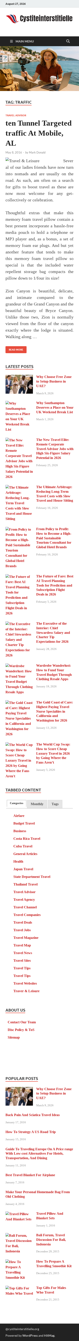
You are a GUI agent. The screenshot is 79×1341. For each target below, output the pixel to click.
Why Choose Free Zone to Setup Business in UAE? (54, 381)
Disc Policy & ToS (21, 1030)
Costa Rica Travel (26, 838)
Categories (16, 803)
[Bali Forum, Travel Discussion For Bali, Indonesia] (19, 1236)
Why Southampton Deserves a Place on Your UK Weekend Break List (55, 407)
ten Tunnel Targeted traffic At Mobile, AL (38, 133)
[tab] (16, 803)
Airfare (18, 816)
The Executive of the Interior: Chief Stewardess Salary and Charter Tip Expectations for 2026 (53, 632)
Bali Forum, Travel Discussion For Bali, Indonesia (51, 1239)
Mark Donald (37, 152)
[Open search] (68, 41)
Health (18, 861)
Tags (55, 804)
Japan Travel (23, 869)
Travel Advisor (15, 115)
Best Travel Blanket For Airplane (30, 1175)
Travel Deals (22, 922)
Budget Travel (24, 823)
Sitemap (14, 1037)
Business (19, 831)
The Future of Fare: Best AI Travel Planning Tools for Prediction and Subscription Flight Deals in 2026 (54, 585)
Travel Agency (24, 899)
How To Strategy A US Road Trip (30, 1132)
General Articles (25, 854)
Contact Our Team (22, 1022)
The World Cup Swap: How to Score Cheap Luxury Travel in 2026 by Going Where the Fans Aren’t (53, 753)
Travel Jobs (22, 930)
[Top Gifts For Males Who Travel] (19, 1288)
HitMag (49, 1335)
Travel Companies (27, 915)
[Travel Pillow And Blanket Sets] (19, 1214)
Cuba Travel (22, 846)
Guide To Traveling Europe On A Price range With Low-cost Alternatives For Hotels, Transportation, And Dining (39, 1153)
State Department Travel (31, 877)
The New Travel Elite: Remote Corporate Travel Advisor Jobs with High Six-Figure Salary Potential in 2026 (55, 449)
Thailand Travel (25, 884)
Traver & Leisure (26, 991)
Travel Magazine (25, 938)
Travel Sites (22, 960)
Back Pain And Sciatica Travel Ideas (32, 1115)
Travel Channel (25, 907)
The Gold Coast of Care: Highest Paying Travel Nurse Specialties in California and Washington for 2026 (54, 711)
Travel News (22, 953)
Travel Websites (25, 983)
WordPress (30, 1335)
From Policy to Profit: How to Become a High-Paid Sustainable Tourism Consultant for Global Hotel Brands (53, 538)
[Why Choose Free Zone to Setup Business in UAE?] (19, 377)
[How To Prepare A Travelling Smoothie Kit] (19, 1262)
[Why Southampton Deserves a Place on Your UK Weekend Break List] (19, 403)
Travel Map (22, 945)
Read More (14, 348)
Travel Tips (22, 968)
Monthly (37, 804)
